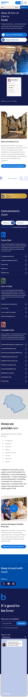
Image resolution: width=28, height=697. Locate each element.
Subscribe (21, 623)
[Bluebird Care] (4, 4)
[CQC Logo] (13, 81)
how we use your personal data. (11, 627)
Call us (17, 2)
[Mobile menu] (25, 2)
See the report (11, 91)
